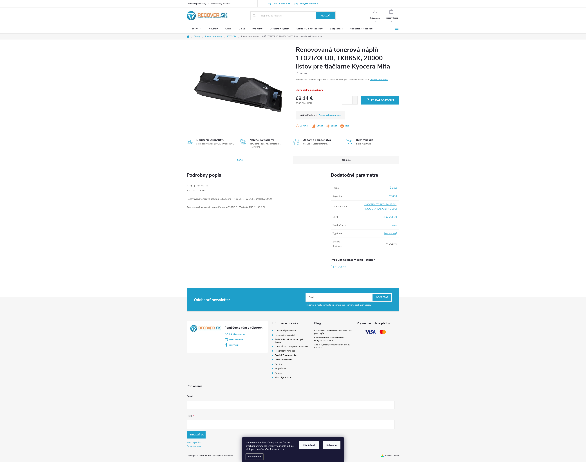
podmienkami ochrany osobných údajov (352, 304)
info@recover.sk (237, 334)
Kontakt (278, 373)
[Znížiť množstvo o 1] (354, 102)
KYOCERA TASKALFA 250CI (380, 204)
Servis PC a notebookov (286, 355)
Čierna (393, 188)
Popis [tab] (240, 160)
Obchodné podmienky (196, 3)
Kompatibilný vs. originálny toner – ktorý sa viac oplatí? (330, 339)
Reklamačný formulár (285, 350)
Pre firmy (279, 364)
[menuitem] (196, 29)
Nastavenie (254, 456)
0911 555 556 (236, 339)
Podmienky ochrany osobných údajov (289, 340)
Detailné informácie (379, 79)
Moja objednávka (283, 377)
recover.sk (234, 344)
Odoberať (382, 297)
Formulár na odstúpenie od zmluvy (291, 346)
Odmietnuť (309, 445)
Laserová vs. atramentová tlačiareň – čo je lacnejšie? (333, 332)
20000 (393, 196)
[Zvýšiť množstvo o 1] (354, 98)
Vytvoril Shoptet (392, 455)
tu (283, 449)
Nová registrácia (194, 442)
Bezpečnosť (280, 368)
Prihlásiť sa (196, 434)
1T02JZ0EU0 (389, 217)
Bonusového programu (330, 115)
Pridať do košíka (382, 100)
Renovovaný (390, 233)
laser (394, 225)
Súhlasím (331, 445)
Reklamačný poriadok (221, 3)
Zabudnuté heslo (194, 446)
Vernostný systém (283, 359)
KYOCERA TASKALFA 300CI (381, 209)
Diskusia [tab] (346, 160)
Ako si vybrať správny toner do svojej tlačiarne (331, 346)
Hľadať (325, 15)
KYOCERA (340, 266)
